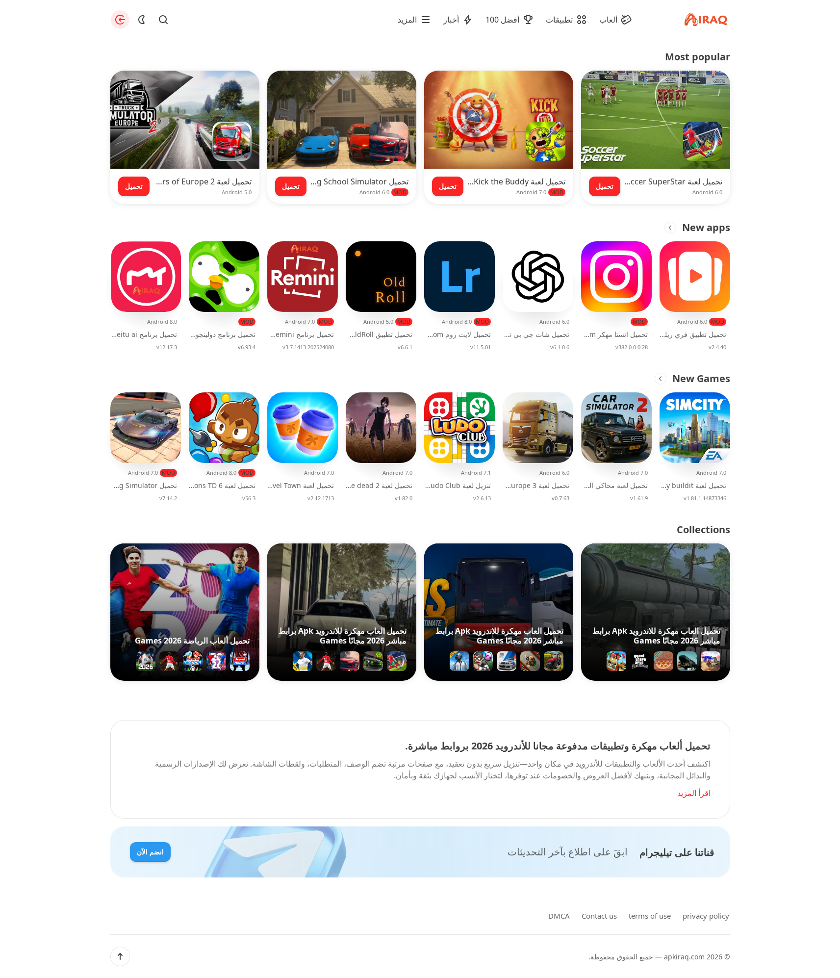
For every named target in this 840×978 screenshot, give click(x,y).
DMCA (559, 916)
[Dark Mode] (142, 19)
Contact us (599, 916)
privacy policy (706, 916)
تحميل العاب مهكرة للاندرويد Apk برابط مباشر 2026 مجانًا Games (656, 635)
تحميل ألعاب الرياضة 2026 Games (192, 640)
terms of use (650, 916)
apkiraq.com (684, 956)
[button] (120, 956)
